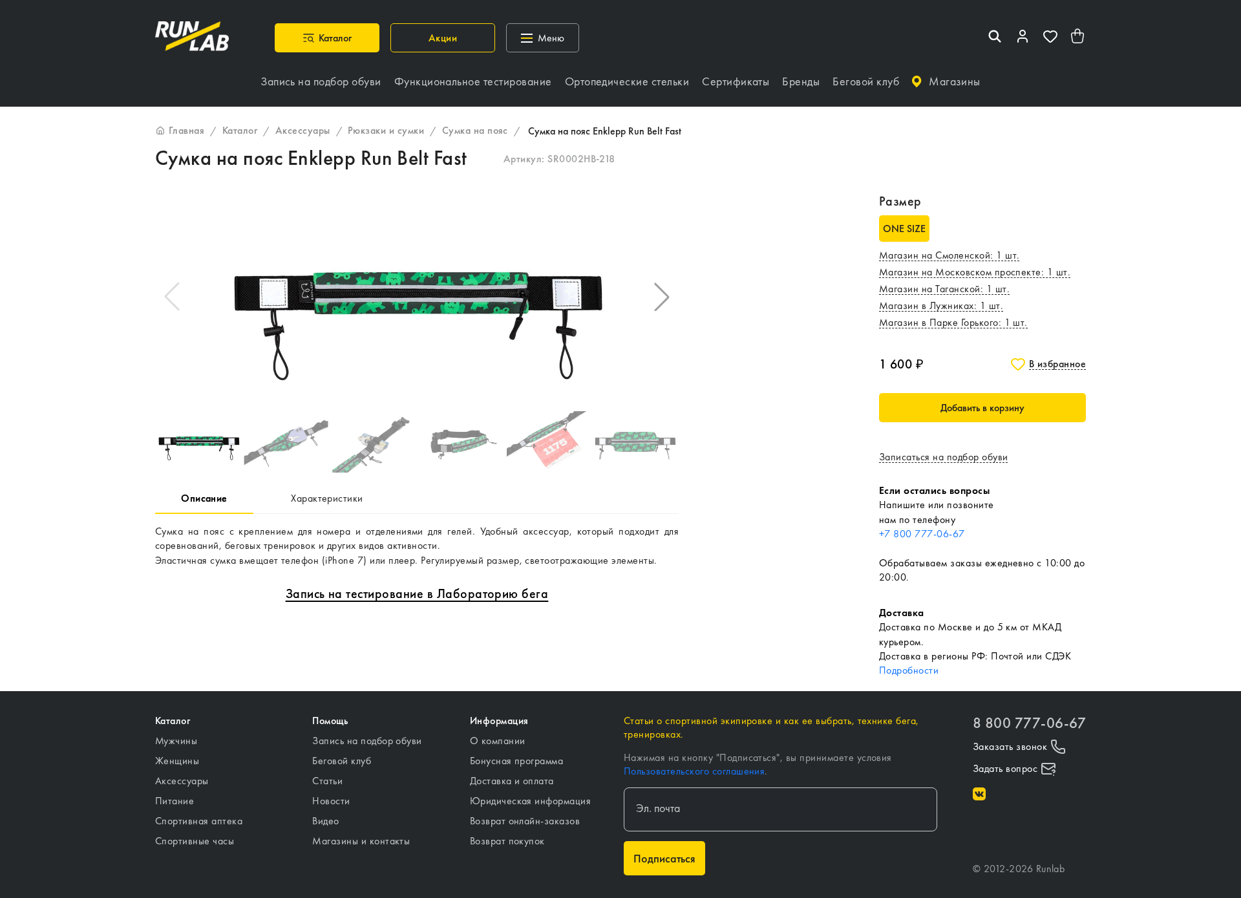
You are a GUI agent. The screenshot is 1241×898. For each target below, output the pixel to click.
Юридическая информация (530, 800)
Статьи (327, 780)
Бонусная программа (517, 760)
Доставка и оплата (512, 780)
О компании (497, 740)
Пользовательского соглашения (694, 771)
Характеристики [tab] (327, 498)
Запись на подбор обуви (367, 740)
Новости (331, 800)
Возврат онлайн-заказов (525, 821)
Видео (325, 821)
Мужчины (176, 740)
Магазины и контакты (361, 841)
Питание (174, 800)
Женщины (177, 760)
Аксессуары (182, 780)
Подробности (909, 670)
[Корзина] (1078, 37)
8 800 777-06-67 (1029, 723)
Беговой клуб (341, 760)
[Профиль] (1022, 37)
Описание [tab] (204, 498)
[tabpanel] (417, 546)
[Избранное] (1050, 37)
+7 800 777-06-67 (922, 533)
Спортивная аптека (198, 821)
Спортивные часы (194, 841)
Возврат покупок (507, 841)
